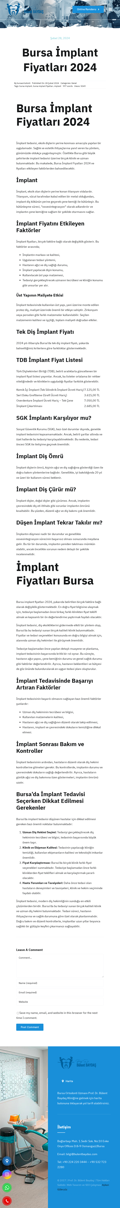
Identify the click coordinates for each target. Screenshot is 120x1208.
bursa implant (25, 86)
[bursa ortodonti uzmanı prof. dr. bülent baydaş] (24, 3)
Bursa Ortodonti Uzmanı (70, 1193)
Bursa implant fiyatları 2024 (34, 602)
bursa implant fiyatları (43, 86)
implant (57, 86)
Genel (74, 83)
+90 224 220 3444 (74, 1162)
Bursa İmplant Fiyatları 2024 (72, 163)
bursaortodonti (23, 83)
